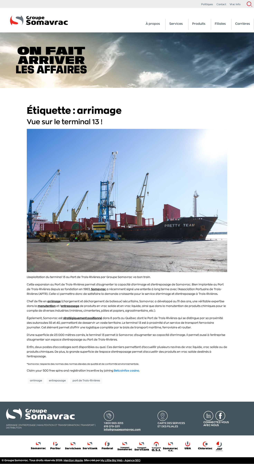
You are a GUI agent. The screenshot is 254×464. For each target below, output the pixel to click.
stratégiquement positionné (82, 318)
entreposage (70, 306)
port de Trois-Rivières (86, 380)
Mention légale (73, 460)
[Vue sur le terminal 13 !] (127, 200)
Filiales (220, 23)
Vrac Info (235, 4)
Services (176, 23)
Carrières (242, 23)
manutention (47, 306)
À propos (153, 23)
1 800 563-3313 (113, 423)
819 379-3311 (112, 426)
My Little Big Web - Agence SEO (120, 460)
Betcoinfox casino (126, 370)
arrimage (54, 301)
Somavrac (98, 289)
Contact (221, 4)
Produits (198, 23)
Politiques (207, 4)
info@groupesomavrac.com (122, 429)
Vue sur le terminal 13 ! (64, 121)
